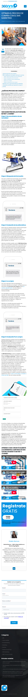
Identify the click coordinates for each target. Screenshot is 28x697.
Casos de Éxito (5, 640)
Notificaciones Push (6, 649)
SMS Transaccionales (7, 654)
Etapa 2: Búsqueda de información (11, 77)
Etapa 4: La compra (8, 80)
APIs (3, 638)
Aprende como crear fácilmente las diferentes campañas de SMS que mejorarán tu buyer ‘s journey (13, 85)
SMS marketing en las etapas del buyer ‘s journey (13, 75)
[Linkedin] (14, 568)
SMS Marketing (5, 652)
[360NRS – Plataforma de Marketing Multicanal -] (9, 6)
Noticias (4, 647)
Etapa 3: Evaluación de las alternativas (12, 79)
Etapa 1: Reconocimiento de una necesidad (13, 76)
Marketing (4, 645)
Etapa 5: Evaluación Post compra (10, 82)
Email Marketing (6, 642)
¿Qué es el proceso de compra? (9, 73)
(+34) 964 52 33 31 (12, 1)
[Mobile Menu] (25, 6)
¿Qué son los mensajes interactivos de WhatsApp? (14, 669)
